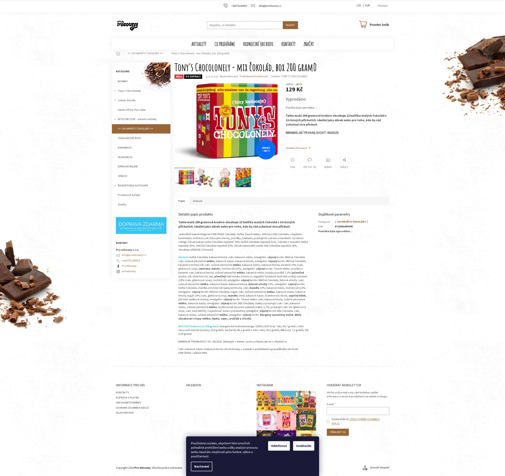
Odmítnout (279, 446)
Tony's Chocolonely (129, 91)
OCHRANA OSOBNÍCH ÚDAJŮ (132, 408)
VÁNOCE (122, 176)
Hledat (290, 25)
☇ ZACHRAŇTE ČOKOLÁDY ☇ (351, 222)
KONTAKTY (122, 393)
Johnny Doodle (127, 100)
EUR (367, 5)
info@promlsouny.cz (134, 255)
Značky (122, 205)
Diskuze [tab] (197, 201)
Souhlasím (303, 446)
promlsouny (129, 271)
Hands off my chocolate (132, 110)
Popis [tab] (181, 201)
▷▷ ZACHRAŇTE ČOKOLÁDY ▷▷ (135, 129)
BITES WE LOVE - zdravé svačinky (137, 119)
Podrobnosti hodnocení (254, 76)
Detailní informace (296, 148)
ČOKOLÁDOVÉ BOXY (129, 138)
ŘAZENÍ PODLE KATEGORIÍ (133, 186)
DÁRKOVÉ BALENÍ (128, 167)
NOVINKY (123, 81)
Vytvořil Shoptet (379, 468)
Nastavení (201, 466)
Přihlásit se (338, 432)
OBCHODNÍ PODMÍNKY (128, 403)
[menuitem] (199, 44)
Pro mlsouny (129, 266)
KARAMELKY (125, 148)
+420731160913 (131, 261)
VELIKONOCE (125, 157)
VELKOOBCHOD (125, 413)
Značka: (289, 76)
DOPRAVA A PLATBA (127, 398)
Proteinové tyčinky (129, 195)
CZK (358, 5)
